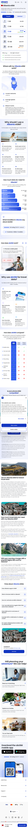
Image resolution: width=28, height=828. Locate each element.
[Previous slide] (23, 243)
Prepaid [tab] (8, 16)
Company (3, 796)
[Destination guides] (14, 703)
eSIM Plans (4, 780)
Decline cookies (14, 429)
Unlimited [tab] (19, 16)
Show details (21, 418)
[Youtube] (15, 817)
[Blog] (14, 678)
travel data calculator (13, 534)
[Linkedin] (12, 817)
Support (3, 791)
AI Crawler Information (22, 821)
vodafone (7, 95)
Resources (4, 785)
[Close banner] (26, 397)
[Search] (21, 2)
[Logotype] (4, 2)
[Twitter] (9, 817)
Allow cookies (14, 425)
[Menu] (25, 2)
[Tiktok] (22, 817)
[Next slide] (26, 243)
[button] (14, 21)
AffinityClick (14, 821)
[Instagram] (18, 817)
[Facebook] (6, 817)
